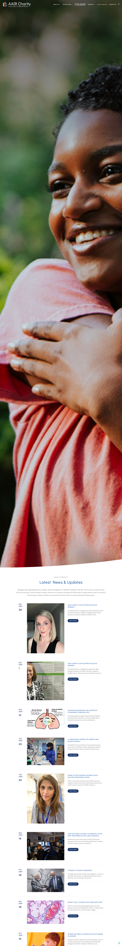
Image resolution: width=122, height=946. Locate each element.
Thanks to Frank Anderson (80, 870)
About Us (56, 4)
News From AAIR (102, 4)
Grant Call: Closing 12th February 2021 (85, 902)
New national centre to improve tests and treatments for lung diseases (85, 835)
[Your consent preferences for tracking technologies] (119, 943)
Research (91, 4)
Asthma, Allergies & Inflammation (80, 4)
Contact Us (112, 4)
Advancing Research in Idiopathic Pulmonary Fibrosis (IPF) (83, 711)
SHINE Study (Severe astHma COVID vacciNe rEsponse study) (83, 776)
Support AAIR (67, 4)
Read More (73, 620)
